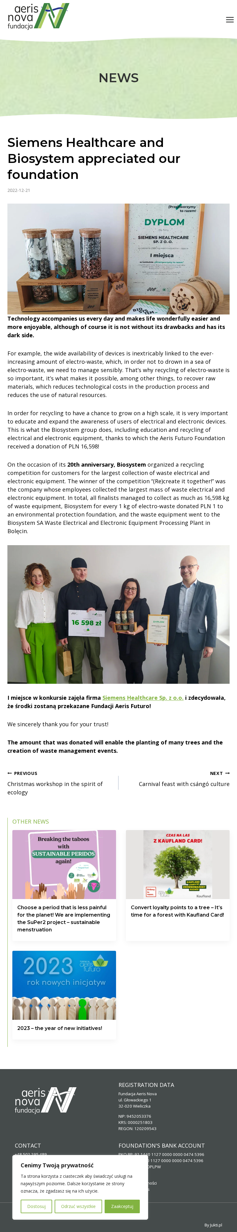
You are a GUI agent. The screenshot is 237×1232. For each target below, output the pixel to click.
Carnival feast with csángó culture (184, 779)
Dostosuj (36, 1206)
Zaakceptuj (122, 1206)
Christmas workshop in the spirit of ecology (55, 783)
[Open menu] (229, 19)
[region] (80, 1187)
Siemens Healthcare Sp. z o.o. (143, 697)
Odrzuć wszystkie (78, 1206)
